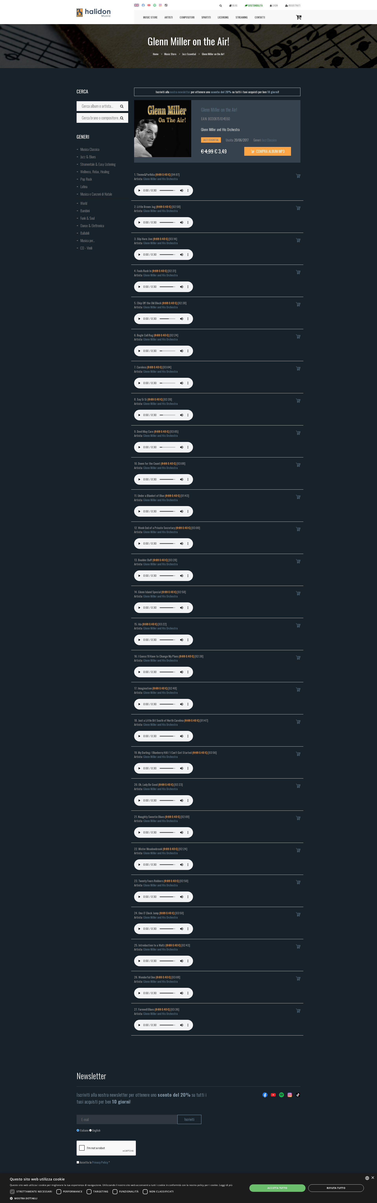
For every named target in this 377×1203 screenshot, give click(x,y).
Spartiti (206, 17)
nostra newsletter (180, 92)
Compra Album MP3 (270, 151)
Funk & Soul (87, 218)
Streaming (242, 17)
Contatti (260, 17)
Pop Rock (86, 179)
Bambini (85, 210)
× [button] (372, 1177)
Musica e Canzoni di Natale (96, 194)
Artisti (169, 17)
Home (155, 54)
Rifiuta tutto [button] (336, 1188)
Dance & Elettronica (92, 225)
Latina (83, 186)
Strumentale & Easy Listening (98, 164)
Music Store (150, 17)
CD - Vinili (86, 247)
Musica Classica (89, 149)
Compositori (187, 17)
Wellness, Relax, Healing (94, 171)
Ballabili (84, 233)
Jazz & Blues (88, 156)
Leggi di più (225, 1185)
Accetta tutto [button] (277, 1188)
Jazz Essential (189, 54)
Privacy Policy (100, 1162)
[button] (121, 1198)
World (83, 203)
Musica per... (87, 240)
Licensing (223, 17)
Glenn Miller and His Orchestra (220, 129)
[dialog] (188, 1188)
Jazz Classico (269, 140)
